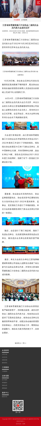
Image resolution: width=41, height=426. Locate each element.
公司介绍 (4, 354)
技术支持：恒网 (20, 424)
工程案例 (4, 371)
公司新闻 (24, 20)
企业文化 (4, 357)
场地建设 (4, 382)
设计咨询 (4, 380)
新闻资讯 (4, 362)
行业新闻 (17, 20)
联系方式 (4, 396)
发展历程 (4, 360)
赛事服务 (4, 388)
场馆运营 (4, 385)
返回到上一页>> (20, 343)
